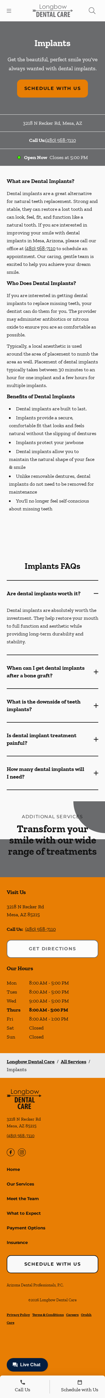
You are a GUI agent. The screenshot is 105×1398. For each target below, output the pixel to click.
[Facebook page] (11, 1152)
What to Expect (24, 1213)
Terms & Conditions (48, 1315)
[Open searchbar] (92, 10)
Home (13, 1169)
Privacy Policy (18, 1315)
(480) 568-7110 (60, 140)
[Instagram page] (22, 1152)
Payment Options (26, 1227)
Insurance (17, 1242)
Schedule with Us (52, 88)
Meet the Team (23, 1198)
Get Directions (52, 948)
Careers (72, 1315)
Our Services (20, 1184)
